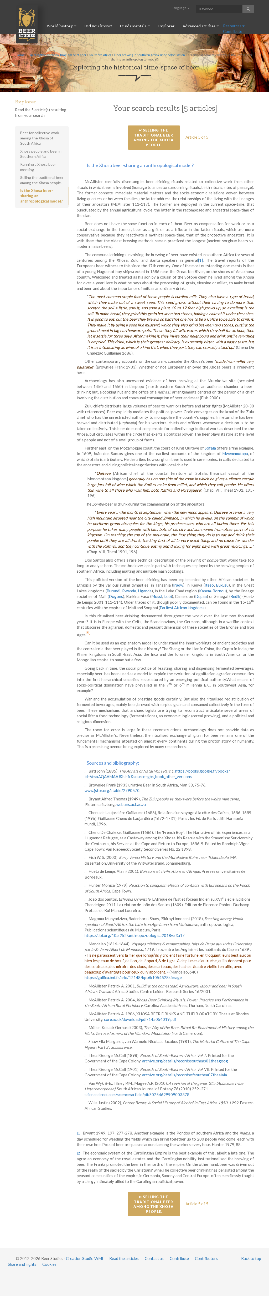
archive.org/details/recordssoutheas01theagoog (185, 1060)
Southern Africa (100, 55)
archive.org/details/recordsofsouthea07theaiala (184, 1074)
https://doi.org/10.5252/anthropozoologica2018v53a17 (135, 935)
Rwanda (129, 590)
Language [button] (179, 8)
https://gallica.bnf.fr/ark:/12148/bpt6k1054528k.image (133, 977)
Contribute (232, 31)
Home (20, 55)
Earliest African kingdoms (182, 607)
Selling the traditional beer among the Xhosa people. (154, 137)
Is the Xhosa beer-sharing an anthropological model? (41, 195)
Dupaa (201, 596)
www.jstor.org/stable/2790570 (112, 790)
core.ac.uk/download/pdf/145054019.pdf (140, 1019)
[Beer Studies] (27, 24)
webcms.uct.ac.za (131, 804)
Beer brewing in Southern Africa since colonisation (149, 55)
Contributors (206, 1258)
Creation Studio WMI (84, 1258)
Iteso (209, 585)
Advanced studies (199, 25)
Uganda (145, 590)
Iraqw (178, 585)
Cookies (49, 1264)
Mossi (156, 596)
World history (60, 25)
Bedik (235, 596)
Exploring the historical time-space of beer (57, 55)
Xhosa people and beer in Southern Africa (40, 154)
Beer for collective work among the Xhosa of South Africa (39, 137)
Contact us (154, 1258)
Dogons (116, 596)
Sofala (210, 448)
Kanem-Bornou (212, 590)
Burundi (113, 590)
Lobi (168, 596)
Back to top (251, 1258)
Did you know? (98, 25)
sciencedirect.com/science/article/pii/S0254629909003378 (137, 1094)
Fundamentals (134, 25)
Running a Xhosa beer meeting (38, 167)
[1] (200, 260)
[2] (87, 632)
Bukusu (222, 585)
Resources (232, 25)
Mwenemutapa (235, 453)
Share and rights (22, 1264)
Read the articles (124, 1258)
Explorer (166, 25)
